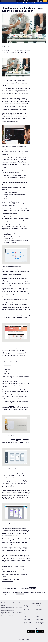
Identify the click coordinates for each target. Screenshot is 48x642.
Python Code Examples (40, 620)
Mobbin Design (7, 369)
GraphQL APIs (26, 609)
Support (26, 637)
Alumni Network (16, 637)
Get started (19, 594)
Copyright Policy (26, 639)
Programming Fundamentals (28, 623)
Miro (3, 226)
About (12, 637)
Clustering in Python (27, 622)
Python (37, 616)
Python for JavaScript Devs (40, 625)
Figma (23, 493)
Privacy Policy (45, 637)
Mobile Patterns (7, 373)
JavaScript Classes (27, 619)
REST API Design (39, 610)
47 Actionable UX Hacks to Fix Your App (15, 566)
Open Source (21, 637)
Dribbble (16, 350)
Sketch (27, 493)
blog (21, 574)
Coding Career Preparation (40, 623)
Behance (10, 350)
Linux (25, 613)
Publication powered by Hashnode (6, 637)
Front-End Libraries (39, 619)
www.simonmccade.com (7, 581)
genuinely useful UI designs (13, 172)
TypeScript (26, 606)
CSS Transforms (39, 609)
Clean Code (38, 605)
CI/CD (25, 615)
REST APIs (26, 605)
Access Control (26, 610)
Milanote (7, 226)
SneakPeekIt (11, 406)
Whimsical (13, 226)
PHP (25, 612)
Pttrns (5, 371)
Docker (37, 615)
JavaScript (38, 606)
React (37, 613)
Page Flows (18, 274)
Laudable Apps (7, 367)
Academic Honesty (34, 637)
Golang (25, 616)
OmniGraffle (25, 439)
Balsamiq (13, 439)
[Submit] (1, 1)
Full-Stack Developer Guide (28, 625)
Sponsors (29, 637)
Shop (24, 637)
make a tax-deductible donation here (12, 615)
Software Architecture (40, 622)
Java (37, 612)
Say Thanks (32, 588)
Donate (45, 0)
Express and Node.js (27, 620)
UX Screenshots (7, 365)
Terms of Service (21, 639)
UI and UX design (22, 109)
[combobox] (8, 1)
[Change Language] (38, 1)
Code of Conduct (40, 637)
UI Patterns (23, 314)
